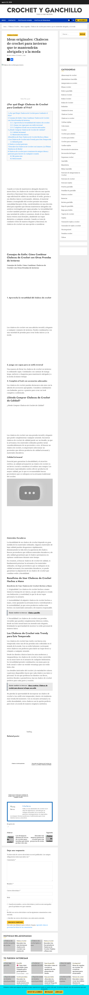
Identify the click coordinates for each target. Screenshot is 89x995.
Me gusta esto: (16, 156)
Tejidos (63, 218)
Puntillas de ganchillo (68, 191)
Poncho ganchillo (67, 187)
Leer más (58, 992)
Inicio (4, 20)
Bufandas (64, 106)
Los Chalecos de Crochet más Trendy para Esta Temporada (29, 139)
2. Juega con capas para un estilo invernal (26, 125)
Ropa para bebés (66, 210)
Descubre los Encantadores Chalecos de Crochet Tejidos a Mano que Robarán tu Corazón (49, 949)
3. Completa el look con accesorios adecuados (27, 127)
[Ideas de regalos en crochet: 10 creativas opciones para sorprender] (65, 968)
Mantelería (65, 165)
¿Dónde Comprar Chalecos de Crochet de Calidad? (26, 130)
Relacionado (16, 159)
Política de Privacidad (42, 20)
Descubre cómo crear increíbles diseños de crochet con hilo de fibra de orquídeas (78, 984)
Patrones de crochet (68, 179)
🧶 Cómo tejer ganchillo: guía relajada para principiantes (22, 968)
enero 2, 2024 (22, 55)
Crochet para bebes (67, 138)
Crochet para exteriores (69, 142)
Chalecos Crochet (12, 35)
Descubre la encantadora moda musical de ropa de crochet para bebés (23, 983)
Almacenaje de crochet (69, 75)
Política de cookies (25, 20)
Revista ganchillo (67, 202)
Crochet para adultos (68, 134)
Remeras (64, 198)
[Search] (73, 20)
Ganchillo (64, 161)
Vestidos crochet (66, 233)
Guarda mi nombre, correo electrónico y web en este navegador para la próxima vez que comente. (30, 905)
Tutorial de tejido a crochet (70, 222)
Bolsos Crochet (66, 99)
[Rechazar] (87, 990)
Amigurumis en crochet (69, 83)
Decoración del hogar (68, 153)
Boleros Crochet (66, 95)
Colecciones (65, 126)
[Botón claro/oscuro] (70, 20)
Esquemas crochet (67, 157)
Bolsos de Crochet (67, 103)
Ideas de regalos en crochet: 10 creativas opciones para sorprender (78, 969)
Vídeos (63, 237)
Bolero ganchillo (66, 91)
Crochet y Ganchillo (44, 10)
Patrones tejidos (66, 183)
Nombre (10, 884)
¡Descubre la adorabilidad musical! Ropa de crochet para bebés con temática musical (50, 984)
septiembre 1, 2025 (23, 973)
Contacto (11, 20)
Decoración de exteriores (69, 149)
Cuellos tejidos (66, 145)
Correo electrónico (13, 891)
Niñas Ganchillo (66, 169)
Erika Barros (12, 55)
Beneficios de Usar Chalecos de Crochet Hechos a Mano (28, 137)
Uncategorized (66, 230)
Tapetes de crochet (67, 214)
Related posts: (16, 142)
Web (8, 897)
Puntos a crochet (66, 194)
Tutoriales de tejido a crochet (71, 226)
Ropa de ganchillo (67, 206)
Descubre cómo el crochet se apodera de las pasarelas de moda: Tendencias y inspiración (50, 971)
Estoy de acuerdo (35, 992)
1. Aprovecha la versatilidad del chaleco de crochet (29, 123)
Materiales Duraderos (19, 135)
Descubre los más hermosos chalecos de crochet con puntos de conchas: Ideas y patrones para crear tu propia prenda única (22, 951)
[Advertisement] (30, 174)
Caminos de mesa (67, 110)
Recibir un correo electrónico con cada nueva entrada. (26, 918)
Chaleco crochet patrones (17, 144)
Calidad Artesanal (18, 132)
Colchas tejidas (66, 122)
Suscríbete (82, 20)
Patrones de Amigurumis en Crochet (70, 174)
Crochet (64, 130)
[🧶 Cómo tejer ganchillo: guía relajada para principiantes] (9, 968)
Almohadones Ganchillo (69, 79)
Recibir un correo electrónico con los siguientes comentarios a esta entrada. (29, 913)
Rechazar (49, 992)
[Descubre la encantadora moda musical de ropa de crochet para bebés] (9, 982)
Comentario (11, 860)
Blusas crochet (66, 87)
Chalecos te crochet (67, 118)
